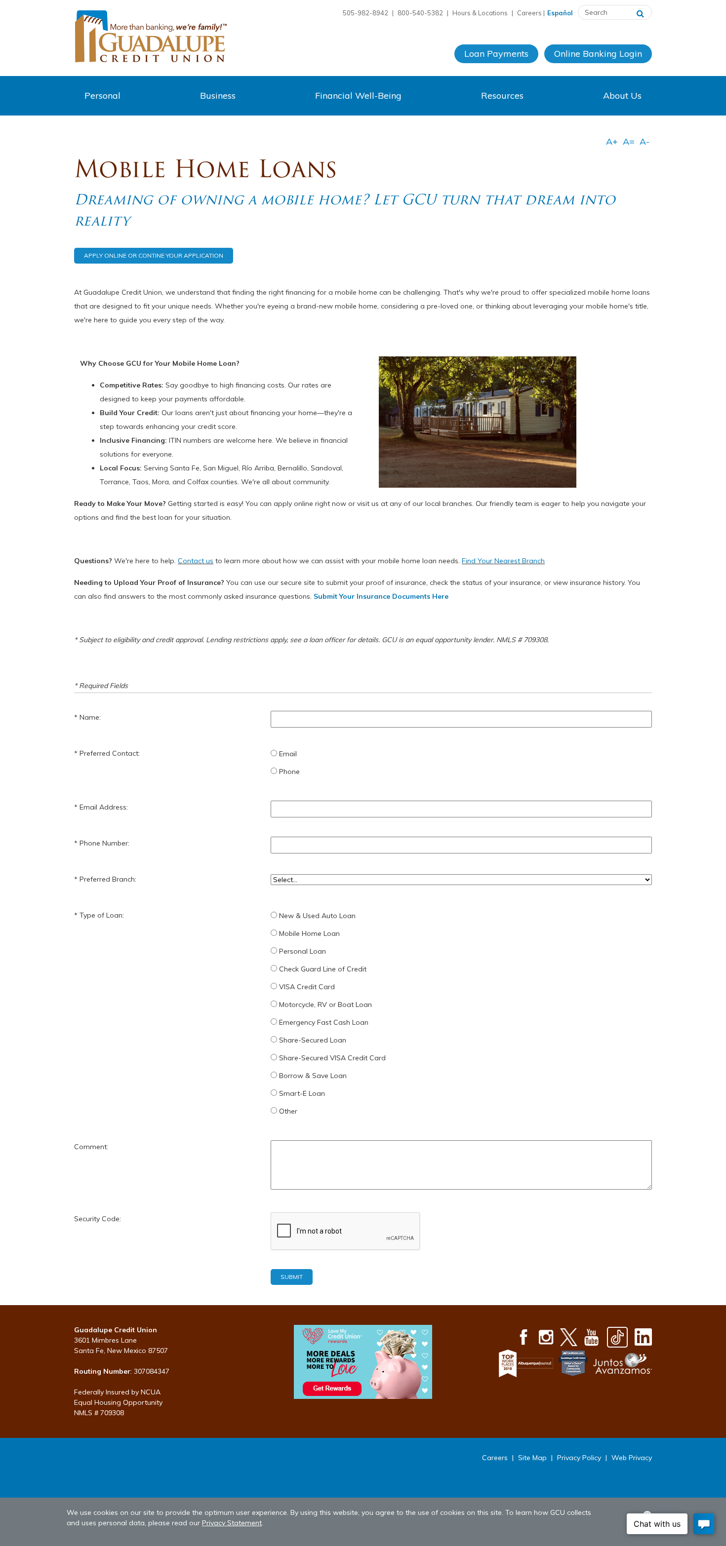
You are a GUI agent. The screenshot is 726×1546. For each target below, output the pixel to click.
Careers (529, 13)
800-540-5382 (420, 13)
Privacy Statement (232, 1522)
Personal (102, 95)
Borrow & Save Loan (313, 1075)
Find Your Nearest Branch (503, 560)
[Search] (640, 12)
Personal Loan (302, 951)
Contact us (195, 560)
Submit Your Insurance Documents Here (381, 596)
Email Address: (104, 807)
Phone (289, 771)
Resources (502, 95)
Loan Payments (496, 53)
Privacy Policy (579, 1457)
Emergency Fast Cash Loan (323, 1022)
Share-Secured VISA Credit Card (332, 1057)
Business (218, 95)
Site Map (532, 1457)
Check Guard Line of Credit (322, 969)
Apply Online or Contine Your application (153, 255)
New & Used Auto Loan (317, 915)
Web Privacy (631, 1457)
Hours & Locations (480, 13)
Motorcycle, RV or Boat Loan (325, 1004)
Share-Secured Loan (312, 1040)
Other (288, 1111)
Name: (90, 717)
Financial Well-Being (358, 95)
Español (560, 13)
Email (288, 753)
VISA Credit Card (307, 986)
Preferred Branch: (108, 879)
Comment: (91, 1146)
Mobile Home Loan (309, 933)
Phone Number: (104, 843)
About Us (622, 95)
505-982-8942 (365, 13)
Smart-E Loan (302, 1093)
